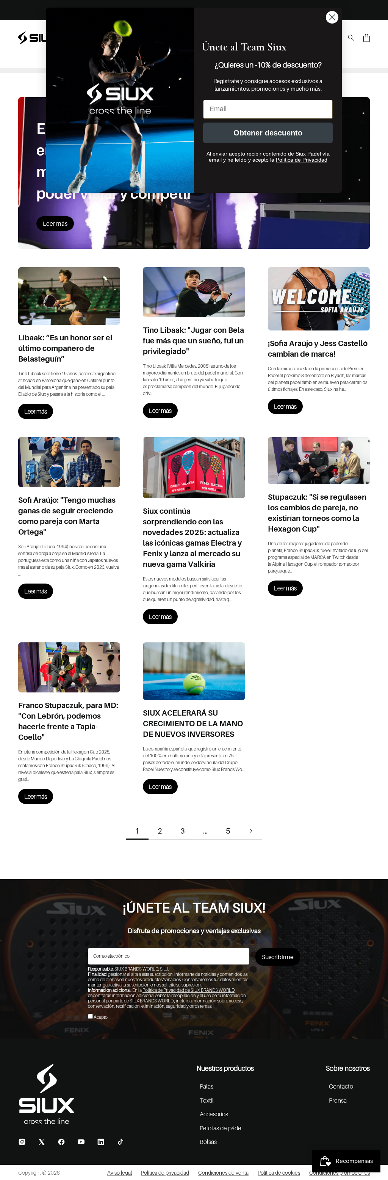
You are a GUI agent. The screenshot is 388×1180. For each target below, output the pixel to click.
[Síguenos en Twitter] (41, 1142)
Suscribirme (278, 957)
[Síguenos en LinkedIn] (101, 1142)
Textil (207, 1100)
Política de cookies (279, 1172)
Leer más (55, 223)
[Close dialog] (332, 17)
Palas (206, 1086)
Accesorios (214, 1114)
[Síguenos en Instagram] (22, 1142)
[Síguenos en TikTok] (120, 1141)
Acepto (101, 1017)
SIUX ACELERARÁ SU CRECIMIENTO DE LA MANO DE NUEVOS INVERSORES (193, 723)
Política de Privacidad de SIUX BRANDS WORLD (188, 990)
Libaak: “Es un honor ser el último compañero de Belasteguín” (65, 348)
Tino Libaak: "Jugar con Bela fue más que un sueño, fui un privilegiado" (193, 341)
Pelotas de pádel (221, 1128)
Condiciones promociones (339, 1172)
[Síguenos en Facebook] (61, 1142)
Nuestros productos (225, 1068)
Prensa (338, 1100)
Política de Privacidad (301, 160)
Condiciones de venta (223, 1172)
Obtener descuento (267, 133)
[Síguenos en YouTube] (81, 1141)
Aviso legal (119, 1172)
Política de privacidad (165, 1172)
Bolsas (208, 1141)
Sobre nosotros (348, 1068)
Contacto (341, 1086)
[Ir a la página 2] (250, 830)
